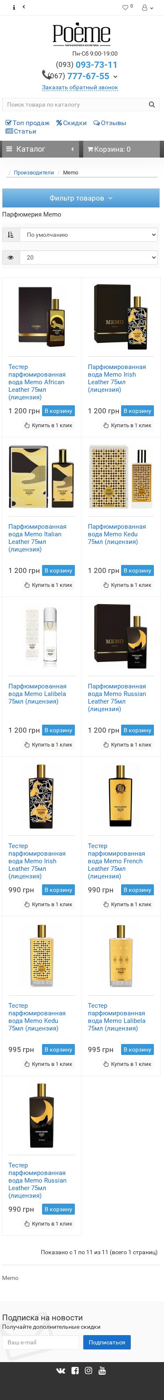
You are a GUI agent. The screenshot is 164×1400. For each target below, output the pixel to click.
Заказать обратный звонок (80, 87)
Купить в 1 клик (52, 425)
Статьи (25, 131)
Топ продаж (31, 123)
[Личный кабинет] (147, 7)
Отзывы (113, 123)
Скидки (75, 123)
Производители (34, 172)
